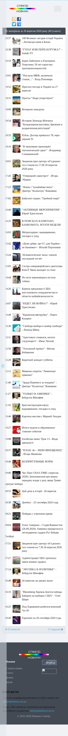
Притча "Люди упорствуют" (38, 98)
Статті (9, 673)
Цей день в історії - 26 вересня (39, 491)
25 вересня (13, 629)
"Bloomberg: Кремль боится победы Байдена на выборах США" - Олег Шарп (42, 596)
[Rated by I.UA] (49, 671)
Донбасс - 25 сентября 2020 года (40, 502)
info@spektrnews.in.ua (42, 710)
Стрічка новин (14, 668)
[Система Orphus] (49, 662)
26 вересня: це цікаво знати (37, 580)
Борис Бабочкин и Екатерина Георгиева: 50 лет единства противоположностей (38, 64)
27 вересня (54, 629)
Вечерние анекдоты (33, 109)
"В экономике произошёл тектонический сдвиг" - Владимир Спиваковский (41, 150)
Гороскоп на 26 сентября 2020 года (41, 618)
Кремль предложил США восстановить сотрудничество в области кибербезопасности (40, 292)
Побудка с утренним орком (37, 513)
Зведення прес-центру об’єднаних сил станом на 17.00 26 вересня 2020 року (41, 165)
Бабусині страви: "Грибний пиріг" (41, 198)
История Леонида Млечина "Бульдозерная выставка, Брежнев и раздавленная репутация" (42, 124)
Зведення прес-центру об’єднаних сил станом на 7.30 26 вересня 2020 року (42, 547)
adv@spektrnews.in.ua (14, 701)
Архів (9, 682)
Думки (9, 677)
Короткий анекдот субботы (37, 360)
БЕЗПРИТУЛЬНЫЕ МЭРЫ (37, 461)
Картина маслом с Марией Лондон (41, 416)
